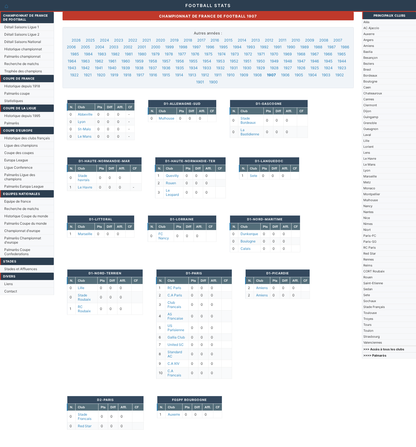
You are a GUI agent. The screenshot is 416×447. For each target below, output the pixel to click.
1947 (301, 61)
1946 (314, 61)
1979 (155, 54)
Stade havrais (83, 177)
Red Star (369, 253)
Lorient (368, 147)
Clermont (370, 105)
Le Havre (369, 158)
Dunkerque (249, 234)
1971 (261, 54)
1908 (257, 75)
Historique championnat (23, 49)
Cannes (368, 99)
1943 (72, 68)
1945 (328, 61)
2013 (255, 40)
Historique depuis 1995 (22, 116)
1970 (274, 54)
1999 (169, 47)
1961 (112, 61)
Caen (367, 87)
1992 (264, 47)
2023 (118, 40)
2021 (146, 40)
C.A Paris (175, 295)
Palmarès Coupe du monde (25, 223)
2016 (215, 40)
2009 (309, 40)
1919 (114, 75)
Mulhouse (370, 200)
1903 (326, 75)
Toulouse (370, 313)
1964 (72, 61)
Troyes (368, 319)
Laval (367, 135)
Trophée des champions (23, 71)
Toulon (368, 331)
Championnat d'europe (22, 231)
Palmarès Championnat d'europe (22, 240)
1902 (339, 75)
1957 (166, 61)
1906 (285, 75)
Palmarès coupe (17, 93)
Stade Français (374, 307)
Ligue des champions (21, 145)
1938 (139, 68)
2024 (104, 40)
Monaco (369, 188)
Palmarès (11, 123)
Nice (366, 218)
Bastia (367, 52)
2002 (127, 47)
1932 (220, 68)
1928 (274, 68)
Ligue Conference (18, 167)
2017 (201, 40)
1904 (312, 75)
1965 (341, 54)
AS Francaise (175, 316)
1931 (234, 68)
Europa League (16, 160)
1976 (195, 54)
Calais (245, 248)
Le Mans (369, 164)
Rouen (367, 277)
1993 (250, 47)
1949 (274, 61)
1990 (291, 47)
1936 (166, 68)
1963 (85, 61)
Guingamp (370, 117)
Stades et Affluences (20, 269)
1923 (342, 68)
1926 (301, 68)
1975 (208, 54)
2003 (113, 47)
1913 (192, 75)
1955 (193, 61)
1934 (193, 68)
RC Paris (369, 247)
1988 (318, 47)
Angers (368, 40)
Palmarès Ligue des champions (19, 177)
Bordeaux (370, 75)
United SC (176, 344)
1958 (153, 61)
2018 (188, 40)
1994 (237, 47)
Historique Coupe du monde (26, 216)
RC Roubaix (84, 309)
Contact (10, 291)
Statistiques (13, 101)
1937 (153, 68)
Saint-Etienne (373, 283)
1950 (260, 61)
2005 (85, 47)
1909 (244, 75)
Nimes (368, 224)
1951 (247, 61)
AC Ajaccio (371, 28)
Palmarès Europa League (24, 186)
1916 (153, 75)
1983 (102, 54)
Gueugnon (370, 129)
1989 (304, 47)
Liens (8, 284)
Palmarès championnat (22, 56)
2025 (90, 40)
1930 (247, 68)
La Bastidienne (250, 132)
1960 (125, 61)
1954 (207, 61)
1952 (234, 61)
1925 (314, 68)
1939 (125, 68)
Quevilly (172, 175)
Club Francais (174, 304)
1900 (213, 82)
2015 (228, 40)
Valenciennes (372, 342)
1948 (288, 61)
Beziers (368, 64)
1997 (196, 47)
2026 (76, 40)
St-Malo (84, 129)
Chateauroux (372, 93)
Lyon (366, 170)
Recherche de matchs (21, 64)
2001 (142, 47)
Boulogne (370, 81)
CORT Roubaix (374, 271)
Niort (367, 230)
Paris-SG (369, 242)
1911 (218, 75)
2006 (71, 47)
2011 (282, 40)
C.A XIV (173, 363)
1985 (74, 54)
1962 (99, 61)
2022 (132, 40)
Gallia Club (176, 337)
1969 (287, 54)
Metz (367, 182)
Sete (366, 295)
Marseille (370, 176)
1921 (88, 75)
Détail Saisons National (22, 42)
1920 (101, 75)
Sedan (367, 289)
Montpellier (371, 194)
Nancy (367, 206)
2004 (99, 47)
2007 (337, 40)
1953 (220, 61)
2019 (174, 40)
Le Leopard (172, 192)
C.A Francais (174, 373)
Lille (366, 141)
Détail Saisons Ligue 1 (21, 27)
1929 (260, 68)
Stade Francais (84, 416)
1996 (210, 47)
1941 (99, 68)
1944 (342, 61)
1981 (129, 54)
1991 (278, 47)
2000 (155, 47)
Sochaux (369, 301)
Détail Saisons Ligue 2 (21, 34)
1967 (314, 54)
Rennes (368, 259)
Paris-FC (369, 236)
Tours (367, 325)
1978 (169, 54)
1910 (231, 75)
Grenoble (370, 123)
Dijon (367, 111)
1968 (301, 54)
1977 (182, 54)
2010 (295, 40)
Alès (366, 22)
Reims (367, 265)
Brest (367, 69)
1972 (248, 54)
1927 (288, 68)
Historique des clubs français (27, 138)
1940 (112, 68)
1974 (222, 54)
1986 (345, 47)
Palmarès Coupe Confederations (17, 252)
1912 (205, 75)
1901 (200, 82)
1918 (127, 75)
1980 (142, 54)
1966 (328, 54)
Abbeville (85, 114)
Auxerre (368, 34)
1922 (74, 75)
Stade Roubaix (84, 297)
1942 (85, 68)
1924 (328, 68)
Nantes (368, 212)
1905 (299, 75)
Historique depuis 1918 (22, 86)
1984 (88, 54)
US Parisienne (176, 328)
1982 (115, 54)
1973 (235, 54)
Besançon (370, 58)
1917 (140, 75)
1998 (183, 47)
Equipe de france (17, 201)
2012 (269, 40)
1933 (207, 68)
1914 (179, 75)
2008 (323, 40)
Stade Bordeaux (248, 120)
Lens (366, 153)
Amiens (368, 46)
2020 (160, 40)
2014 (242, 40)
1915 (166, 75)
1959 (139, 61)
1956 (179, 61)
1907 (271, 75)
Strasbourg (371, 336)
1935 (179, 68)
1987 (331, 47)
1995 (223, 47)
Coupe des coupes (19, 153)
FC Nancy (163, 236)
